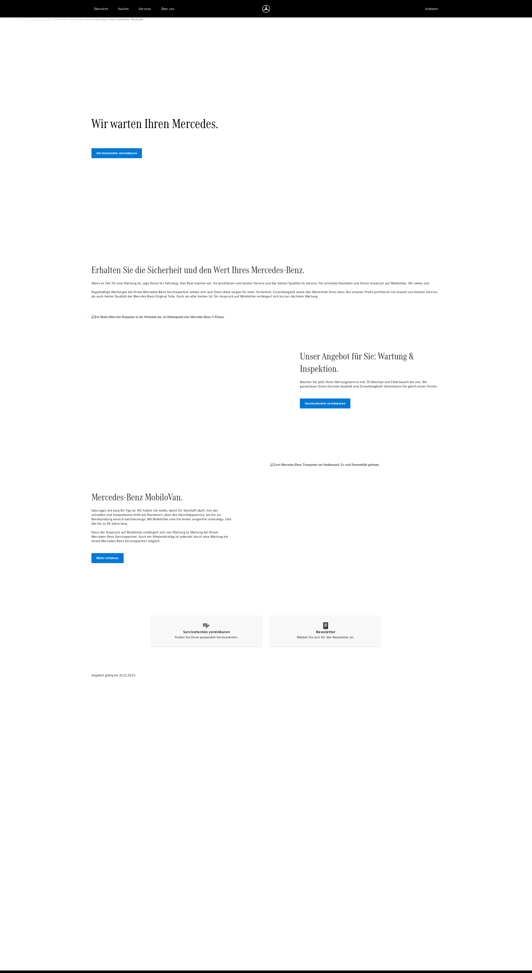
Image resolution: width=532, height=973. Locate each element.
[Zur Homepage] (266, 9)
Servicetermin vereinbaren (116, 153)
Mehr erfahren (107, 558)
